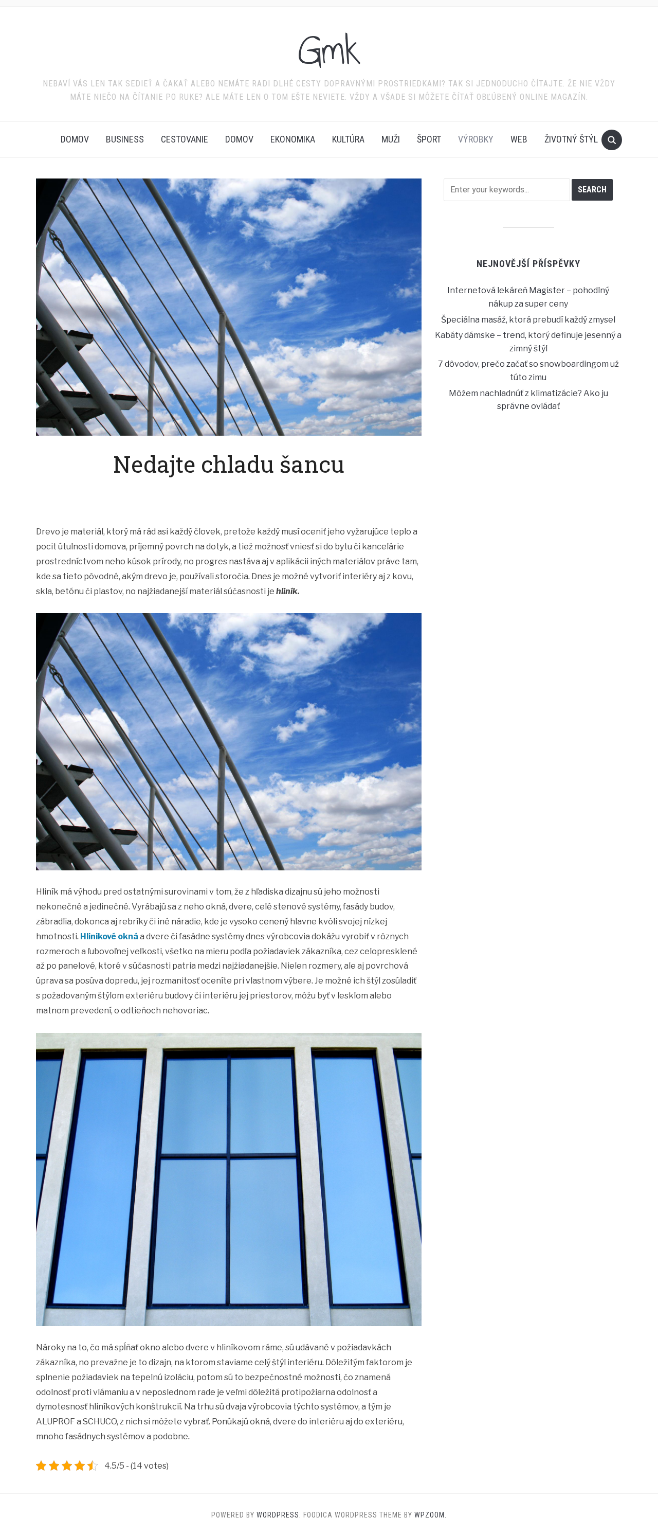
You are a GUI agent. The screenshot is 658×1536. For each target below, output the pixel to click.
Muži (390, 139)
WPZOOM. (430, 1515)
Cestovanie (184, 139)
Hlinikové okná (109, 936)
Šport (429, 139)
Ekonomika (292, 139)
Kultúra (348, 139)
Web (518, 139)
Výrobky (476, 139)
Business (125, 139)
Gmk (329, 51)
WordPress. (279, 1515)
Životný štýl (571, 139)
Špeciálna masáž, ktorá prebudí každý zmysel (528, 320)
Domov (75, 139)
